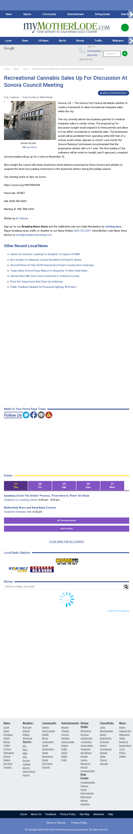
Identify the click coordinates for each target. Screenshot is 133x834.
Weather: (28, 723)
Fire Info (46, 767)
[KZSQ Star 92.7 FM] (16, 568)
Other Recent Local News (26, 246)
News (9, 14)
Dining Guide (102, 14)
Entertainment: (70, 723)
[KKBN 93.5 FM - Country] (41, 568)
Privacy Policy (68, 814)
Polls (63, 760)
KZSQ (64, 752)
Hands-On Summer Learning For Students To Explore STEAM (45, 254)
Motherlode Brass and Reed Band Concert (30, 507)
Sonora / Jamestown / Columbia (86, 738)
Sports (27, 14)
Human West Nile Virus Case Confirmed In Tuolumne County (44, 276)
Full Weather (94, 51)
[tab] (16, 486)
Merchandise (106, 731)
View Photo (31, 147)
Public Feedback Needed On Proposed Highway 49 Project (43, 286)
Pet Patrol (47, 763)
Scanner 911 (125, 731)
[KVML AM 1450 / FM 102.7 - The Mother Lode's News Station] (67, 560)
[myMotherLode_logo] (66, 27)
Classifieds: (107, 723)
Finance (84, 786)
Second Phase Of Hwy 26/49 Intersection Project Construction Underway (52, 265)
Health (45, 734)
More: (122, 723)
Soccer (26, 760)
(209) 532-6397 (82, 230)
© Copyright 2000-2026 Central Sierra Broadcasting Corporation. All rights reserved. (66, 829)
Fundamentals (88, 782)
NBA (25, 753)
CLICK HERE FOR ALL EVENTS (66, 541)
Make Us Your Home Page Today (25, 409)
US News (43, 40)
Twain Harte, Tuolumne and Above (87, 749)
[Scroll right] (130, 14)
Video (122, 738)
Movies (65, 727)
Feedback (50, 814)
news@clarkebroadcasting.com (34, 234)
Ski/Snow (27, 738)
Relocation (86, 797)
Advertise (98, 814)
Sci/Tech (7, 763)
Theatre (65, 731)
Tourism (7, 767)
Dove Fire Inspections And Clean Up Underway (36, 281)
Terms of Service (56, 822)
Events (45, 727)
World (62, 40)
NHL (25, 757)
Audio (122, 727)
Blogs (45, 738)
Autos (103, 734)
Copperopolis (88, 771)
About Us (36, 814)
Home (23, 814)
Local (8, 40)
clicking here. (113, 226)
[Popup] (125, 27)
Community (49, 14)
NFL (25, 746)
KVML (64, 749)
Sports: (27, 741)
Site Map (85, 814)
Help (110, 814)
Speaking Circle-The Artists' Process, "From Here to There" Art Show (46, 495)
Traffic (98, 40)
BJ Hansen (22, 218)
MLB (25, 749)
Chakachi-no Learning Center (20, 499)
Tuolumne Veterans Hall (17, 511)
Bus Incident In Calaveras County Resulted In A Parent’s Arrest (45, 259)
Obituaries (8, 752)
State (25, 40)
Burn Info (92, 55)
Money (80, 40)
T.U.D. (122, 749)
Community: (49, 723)
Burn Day (27, 727)
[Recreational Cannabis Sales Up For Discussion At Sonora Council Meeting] (30, 139)
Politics (7, 749)
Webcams (118, 40)
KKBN (64, 756)
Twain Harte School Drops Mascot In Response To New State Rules (48, 270)
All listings (86, 731)
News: (7, 723)
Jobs (102, 727)
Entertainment (75, 14)
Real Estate (105, 738)
